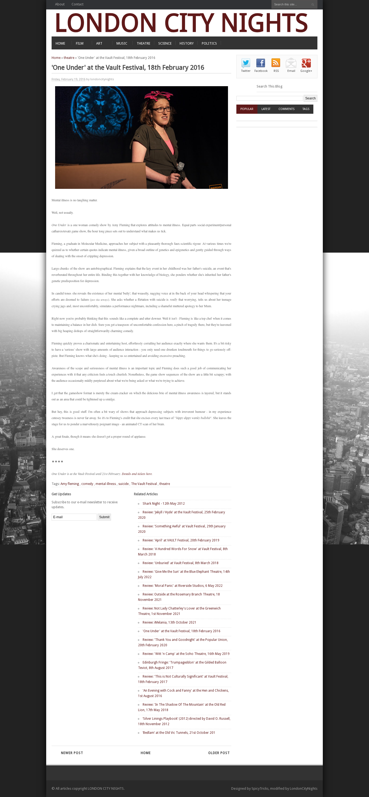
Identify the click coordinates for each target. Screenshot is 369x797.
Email (291, 71)
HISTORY (187, 43)
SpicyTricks (260, 788)
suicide (123, 484)
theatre (69, 58)
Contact (77, 4)
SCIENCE (165, 43)
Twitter (245, 71)
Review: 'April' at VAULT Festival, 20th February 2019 (181, 540)
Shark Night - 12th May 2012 (164, 503)
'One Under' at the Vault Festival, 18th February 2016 (181, 631)
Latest (265, 109)
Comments (286, 109)
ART (99, 43)
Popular (246, 109)
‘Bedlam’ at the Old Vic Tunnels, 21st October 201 (179, 733)
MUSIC (121, 43)
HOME (60, 43)
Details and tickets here (137, 473)
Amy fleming (70, 484)
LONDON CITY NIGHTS (181, 23)
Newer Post (72, 753)
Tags (306, 109)
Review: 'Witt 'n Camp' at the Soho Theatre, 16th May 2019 (186, 654)
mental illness (106, 484)
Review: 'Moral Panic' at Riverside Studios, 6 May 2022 (183, 586)
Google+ (306, 71)
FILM (79, 43)
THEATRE (143, 43)
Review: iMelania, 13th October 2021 (169, 622)
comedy (87, 484)
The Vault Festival (144, 484)
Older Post (219, 753)
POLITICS (209, 43)
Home (56, 58)
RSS (276, 71)
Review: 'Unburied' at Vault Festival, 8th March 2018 (181, 563)
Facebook (260, 71)
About (60, 4)
